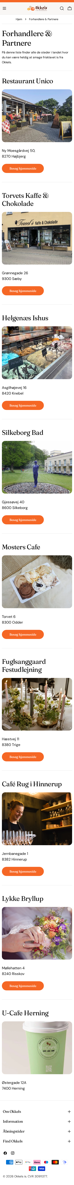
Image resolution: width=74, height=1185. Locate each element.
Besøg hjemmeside (22, 168)
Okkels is (20, 1176)
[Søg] (62, 8)
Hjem (19, 19)
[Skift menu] (4, 8)
